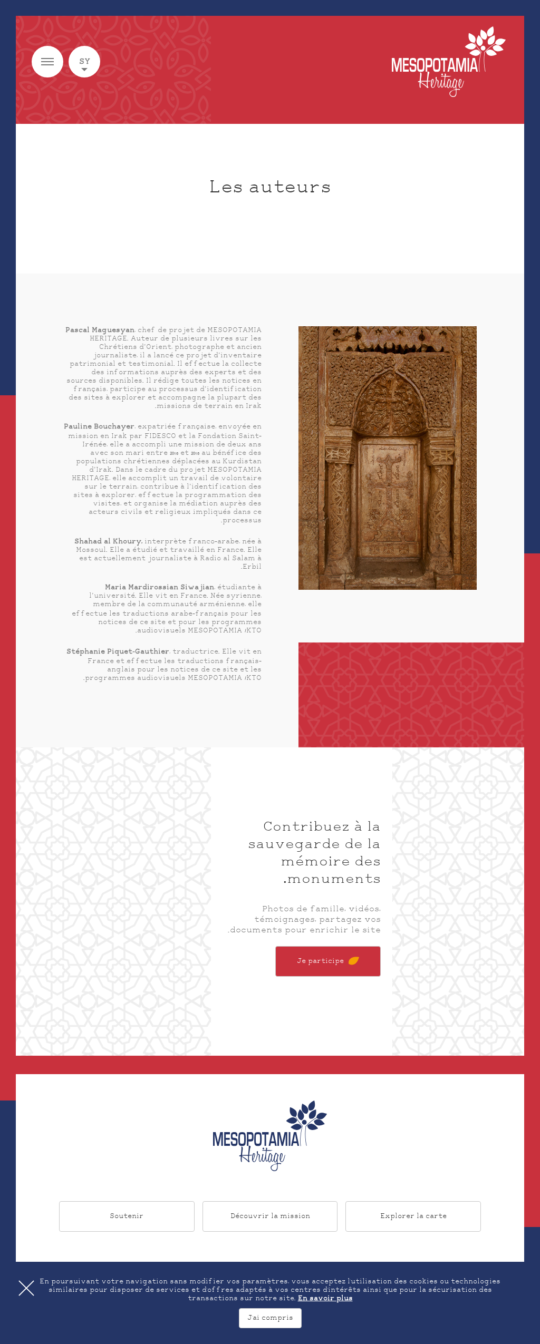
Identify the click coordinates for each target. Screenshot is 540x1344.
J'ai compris (270, 1318)
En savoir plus (325, 1298)
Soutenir (126, 1216)
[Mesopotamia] (449, 61)
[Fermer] (26, 1288)
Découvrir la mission (270, 1216)
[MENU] (47, 61)
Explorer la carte (413, 1216)
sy (84, 62)
